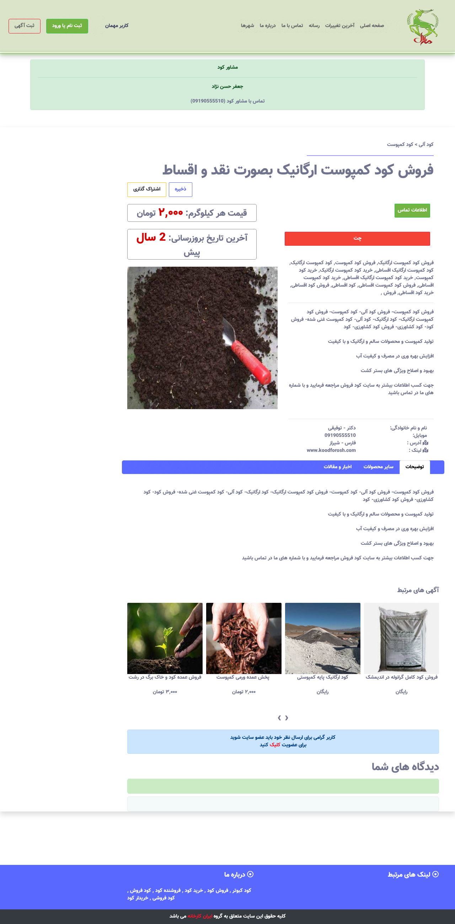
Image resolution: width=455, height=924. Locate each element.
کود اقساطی (344, 285)
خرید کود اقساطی (416, 293)
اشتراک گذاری (146, 189)
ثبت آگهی (24, 26)
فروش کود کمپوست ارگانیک (406, 263)
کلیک (275, 745)
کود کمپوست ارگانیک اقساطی (404, 271)
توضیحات (415, 467)
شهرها (247, 26)
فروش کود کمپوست (355, 263)
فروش (389, 293)
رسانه (314, 26)
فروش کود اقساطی (310, 285)
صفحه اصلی (370, 26)
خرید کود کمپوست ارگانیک (346, 271)
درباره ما (268, 26)
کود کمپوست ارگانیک (311, 263)
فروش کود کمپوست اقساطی (387, 285)
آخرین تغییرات (339, 26)
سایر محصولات (379, 467)
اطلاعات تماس (412, 210)
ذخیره (180, 189)
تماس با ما (292, 26)
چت (358, 238)
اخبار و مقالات (338, 467)
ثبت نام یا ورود (67, 26)
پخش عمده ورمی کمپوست (243, 678)
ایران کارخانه (200, 916)
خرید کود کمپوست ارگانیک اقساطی (378, 278)
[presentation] (279, 718)
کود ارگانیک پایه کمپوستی (322, 678)
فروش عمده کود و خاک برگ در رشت (165, 678)
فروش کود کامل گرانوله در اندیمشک (402, 678)
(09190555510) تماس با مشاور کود (228, 101)
